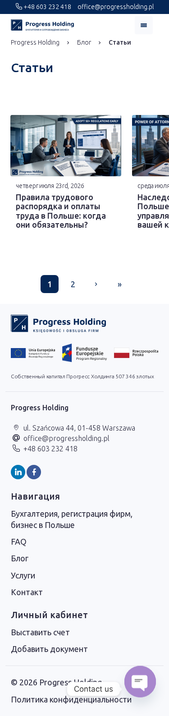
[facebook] (34, 472)
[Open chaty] (140, 689)
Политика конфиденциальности (71, 699)
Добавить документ (49, 648)
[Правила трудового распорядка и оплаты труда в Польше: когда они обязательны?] (65, 146)
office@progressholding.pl (115, 6)
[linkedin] (18, 472)
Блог (84, 42)
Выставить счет (40, 632)
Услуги (23, 575)
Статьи (120, 42)
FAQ (19, 541)
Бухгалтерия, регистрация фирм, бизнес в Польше (71, 519)
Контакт (27, 592)
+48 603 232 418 (46, 6)
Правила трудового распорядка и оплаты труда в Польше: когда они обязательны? (61, 211)
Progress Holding (35, 42)
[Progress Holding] (42, 25)
